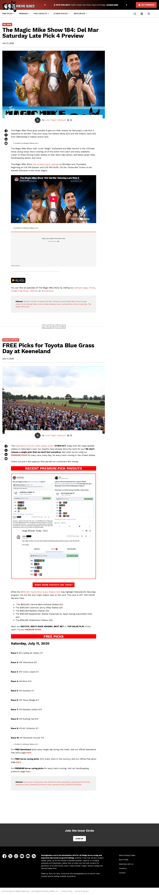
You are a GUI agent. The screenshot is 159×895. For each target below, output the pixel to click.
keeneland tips (58, 785)
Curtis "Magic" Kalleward (55, 120)
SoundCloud (47, 291)
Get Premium (147, 5)
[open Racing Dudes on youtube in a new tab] (22, 856)
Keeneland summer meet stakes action (34, 446)
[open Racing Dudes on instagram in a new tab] (16, 856)
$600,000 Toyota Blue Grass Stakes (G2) (40, 592)
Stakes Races (61, 13)
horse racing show (64, 304)
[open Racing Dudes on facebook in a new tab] (4, 856)
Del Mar (7, 24)
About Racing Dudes (127, 855)
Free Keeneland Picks (52, 782)
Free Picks (7, 13)
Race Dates (123, 860)
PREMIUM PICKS (19, 455)
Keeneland (66, 782)
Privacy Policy (66, 891)
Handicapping (10, 340)
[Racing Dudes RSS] (34, 856)
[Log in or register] (142, 13)
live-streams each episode (46, 164)
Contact (122, 873)
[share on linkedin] (6, 139)
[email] (71, 120)
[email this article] (6, 143)
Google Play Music (20, 291)
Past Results (40, 13)
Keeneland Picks (22, 785)
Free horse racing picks (33, 782)
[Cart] (149, 13)
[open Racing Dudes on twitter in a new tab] (10, 856)
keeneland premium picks (40, 785)
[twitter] (68, 120)
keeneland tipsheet (73, 785)
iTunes (92, 287)
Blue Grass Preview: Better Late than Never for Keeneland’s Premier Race (54, 811)
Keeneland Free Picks (81, 782)
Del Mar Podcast (37, 301)
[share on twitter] (6, 135)
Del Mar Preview (52, 301)
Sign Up (79, 838)
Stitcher (34, 291)
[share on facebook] (6, 131)
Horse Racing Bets (67, 301)
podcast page (80, 287)
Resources (79, 13)
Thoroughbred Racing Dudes (18, 271)
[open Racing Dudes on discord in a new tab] (28, 856)
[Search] (135, 13)
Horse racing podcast (47, 304)
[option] (85, 5)
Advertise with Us (126, 864)
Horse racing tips (80, 304)
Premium (23, 13)
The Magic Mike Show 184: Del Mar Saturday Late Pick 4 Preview (43, 271)
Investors (123, 868)
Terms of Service (82, 891)
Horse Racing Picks (29, 304)
